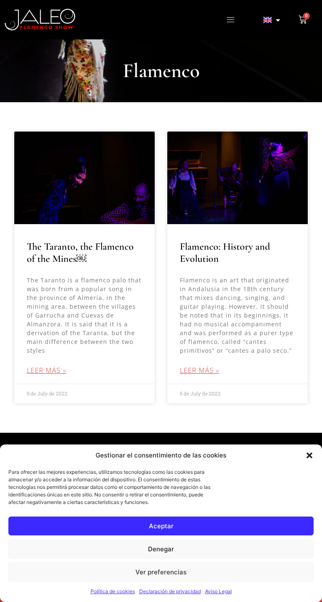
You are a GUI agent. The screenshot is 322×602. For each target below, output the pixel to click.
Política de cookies (113, 591)
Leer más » (46, 370)
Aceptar (161, 526)
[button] (309, 455)
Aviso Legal (218, 591)
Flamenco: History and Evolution (225, 252)
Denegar (161, 549)
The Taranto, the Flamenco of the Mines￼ (80, 252)
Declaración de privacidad (170, 591)
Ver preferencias (161, 572)
